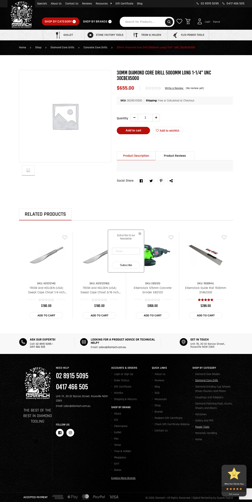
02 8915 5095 (209, 3)
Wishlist (118, 393)
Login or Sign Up (123, 374)
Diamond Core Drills (62, 47)
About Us (56, 4)
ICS (116, 420)
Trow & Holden (122, 451)
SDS (157, 393)
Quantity (122, 118)
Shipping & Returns (125, 399)
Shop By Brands (95, 21)
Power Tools (202, 427)
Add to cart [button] (46, 315)
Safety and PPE (204, 421)
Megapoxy (120, 457)
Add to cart (133, 130)
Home (22, 47)
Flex (116, 439)
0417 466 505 (235, 3)
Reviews (87, 4)
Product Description (136, 156)
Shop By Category (58, 21)
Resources (102, 4)
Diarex (117, 470)
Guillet (117, 432)
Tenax (117, 445)
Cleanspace (120, 426)
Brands (159, 412)
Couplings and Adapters (209, 397)
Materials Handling (206, 433)
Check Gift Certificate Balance (172, 424)
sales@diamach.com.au (112, 347)
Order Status (121, 380)
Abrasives (201, 414)
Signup (216, 21)
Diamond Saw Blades (207, 374)
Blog (139, 4)
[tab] (136, 155)
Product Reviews (175, 156)
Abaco (117, 414)
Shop (38, 47)
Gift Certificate (124, 4)
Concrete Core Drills (95, 47)
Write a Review (174, 88)
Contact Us (71, 4)
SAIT (116, 464)
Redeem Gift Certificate (168, 418)
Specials (42, 4)
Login (207, 21)
